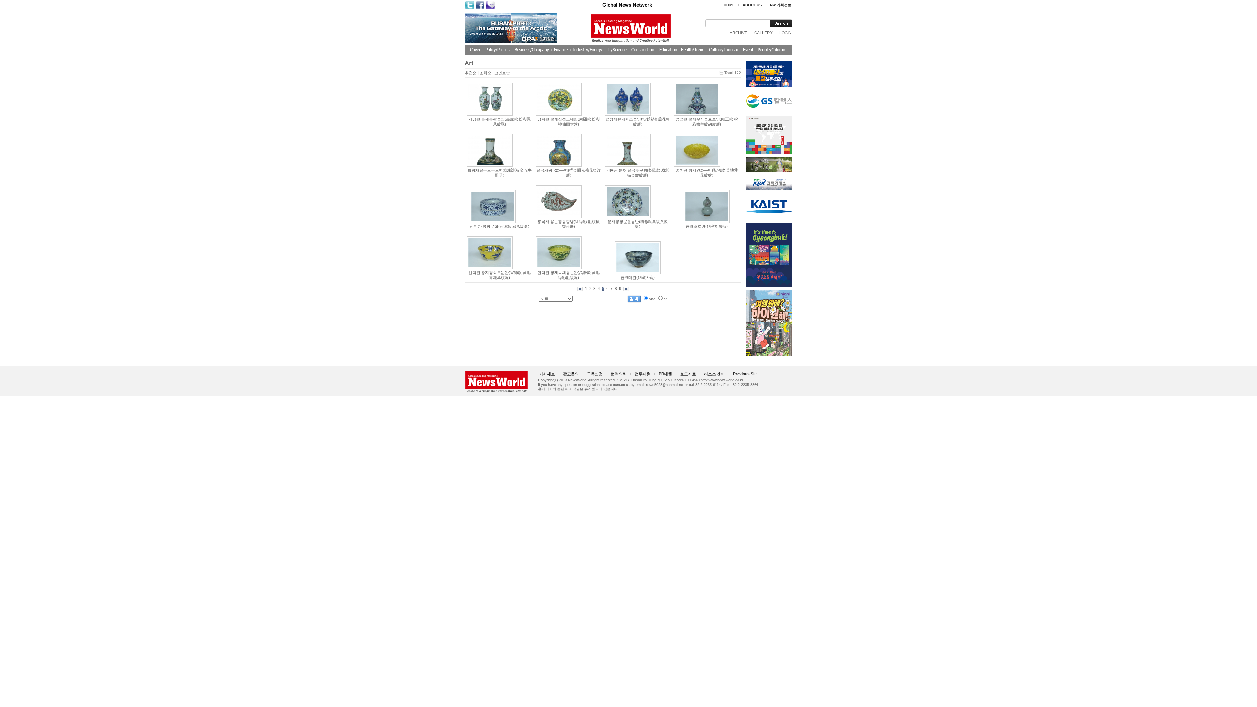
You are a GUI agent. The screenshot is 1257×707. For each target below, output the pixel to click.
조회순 (485, 73)
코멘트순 (502, 73)
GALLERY (763, 33)
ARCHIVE (738, 33)
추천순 (471, 73)
